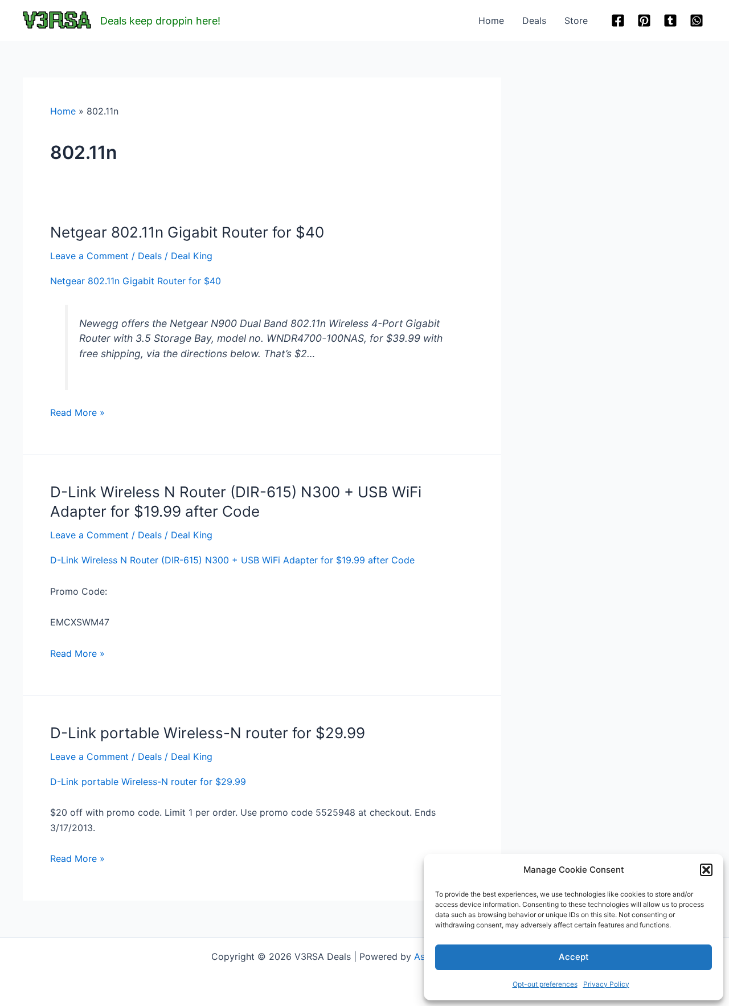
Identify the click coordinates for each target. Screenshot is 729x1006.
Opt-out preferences (545, 984)
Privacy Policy (606, 984)
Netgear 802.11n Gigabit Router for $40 (187, 232)
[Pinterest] (644, 20)
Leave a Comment (89, 255)
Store (576, 20)
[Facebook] (618, 20)
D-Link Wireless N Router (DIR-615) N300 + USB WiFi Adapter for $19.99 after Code (232, 560)
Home (491, 20)
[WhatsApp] (696, 20)
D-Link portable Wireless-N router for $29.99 (207, 733)
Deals (534, 20)
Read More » (77, 413)
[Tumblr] (670, 20)
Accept (574, 956)
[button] (706, 870)
